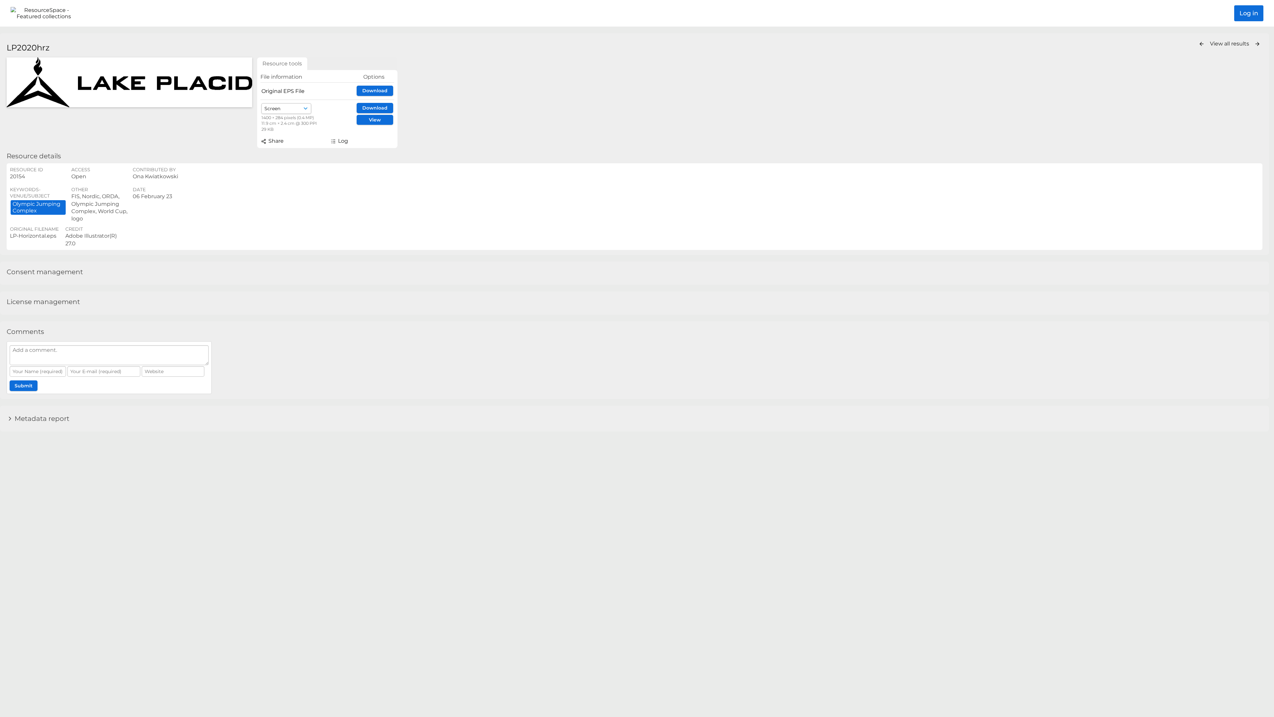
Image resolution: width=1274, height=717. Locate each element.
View (375, 120)
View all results (1230, 43)
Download (375, 91)
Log (342, 141)
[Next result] (1257, 44)
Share (275, 141)
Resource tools (282, 63)
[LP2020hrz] (129, 82)
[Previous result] (1202, 44)
